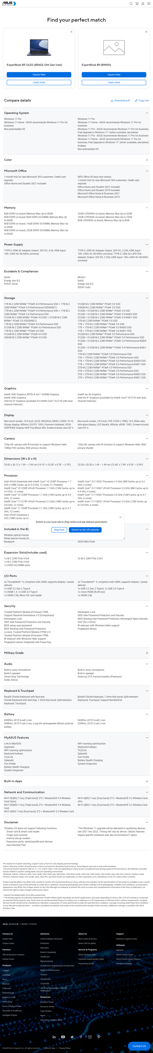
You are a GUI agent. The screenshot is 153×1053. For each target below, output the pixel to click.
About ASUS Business (87, 939)
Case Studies (46, 1011)
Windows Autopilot (124, 963)
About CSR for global (87, 943)
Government (45, 979)
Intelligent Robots (9, 1015)
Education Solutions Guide (51, 1020)
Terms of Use (49, 1048)
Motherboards (8, 993)
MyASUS (120, 950)
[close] (120, 517)
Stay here (59, 529)
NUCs (4, 979)
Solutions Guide (47, 1002)
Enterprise (44, 943)
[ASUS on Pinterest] (99, 1037)
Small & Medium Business (51, 939)
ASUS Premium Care (86, 955)
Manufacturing (46, 961)
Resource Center (47, 1006)
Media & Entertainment (49, 970)
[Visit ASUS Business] (10, 924)
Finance (43, 975)
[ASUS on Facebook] (81, 1037)
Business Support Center (126, 939)
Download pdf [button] (122, 100)
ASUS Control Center (124, 955)
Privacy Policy (65, 1048)
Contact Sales (8, 943)
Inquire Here (7, 939)
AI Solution (44, 983)
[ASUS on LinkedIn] (54, 1037)
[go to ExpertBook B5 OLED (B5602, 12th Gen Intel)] (39, 48)
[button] (131, 3)
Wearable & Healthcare (12, 1011)
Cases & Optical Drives (12, 1006)
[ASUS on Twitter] (72, 1037)
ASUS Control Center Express (128, 959)
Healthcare (45, 957)
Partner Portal (8, 959)
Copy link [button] (144, 100)
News (42, 1015)
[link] (39, 82)
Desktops (6, 975)
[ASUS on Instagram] (90, 1037)
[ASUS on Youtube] (63, 1037)
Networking (7, 1002)
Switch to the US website (85, 529)
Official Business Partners (13, 955)
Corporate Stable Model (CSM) (91, 959)
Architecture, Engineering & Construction (57, 966)
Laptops (5, 970)
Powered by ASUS (85, 963)
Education (44, 948)
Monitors (6, 984)
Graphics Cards (8, 997)
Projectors (6, 988)
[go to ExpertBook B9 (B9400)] (114, 48)
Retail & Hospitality (48, 952)
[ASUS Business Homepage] (9, 3)
